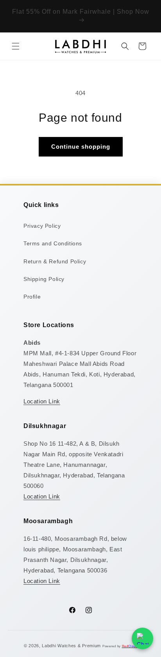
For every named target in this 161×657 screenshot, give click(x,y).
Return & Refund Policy (54, 261)
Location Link (41, 401)
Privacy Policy (42, 226)
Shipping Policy (43, 279)
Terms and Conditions (52, 243)
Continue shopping (80, 146)
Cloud (130, 646)
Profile (32, 296)
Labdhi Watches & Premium (71, 645)
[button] (15, 46)
